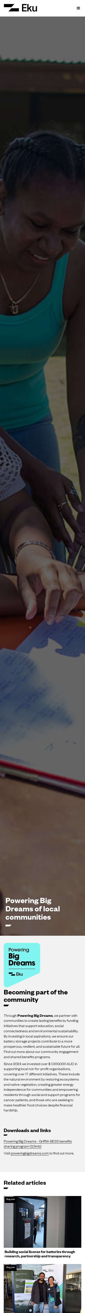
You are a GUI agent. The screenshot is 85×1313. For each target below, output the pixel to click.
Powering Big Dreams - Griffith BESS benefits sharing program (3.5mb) (38, 1144)
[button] (78, 8)
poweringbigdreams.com (30, 1153)
